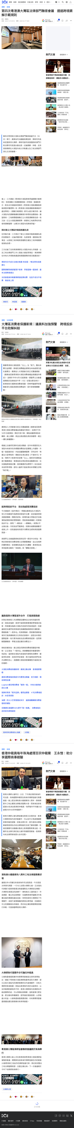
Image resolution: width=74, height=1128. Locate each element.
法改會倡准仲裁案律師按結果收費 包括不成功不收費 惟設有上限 (21, 278)
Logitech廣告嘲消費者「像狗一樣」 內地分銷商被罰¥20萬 (21, 686)
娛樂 (14, 2)
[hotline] (22, 292)
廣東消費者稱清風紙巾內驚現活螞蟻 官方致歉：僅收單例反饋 (21, 678)
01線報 (4, 1121)
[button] (62, 20)
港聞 (10, 2)
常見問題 (39, 1121)
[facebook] (56, 1115)
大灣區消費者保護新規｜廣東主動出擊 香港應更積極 (21, 670)
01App (32, 1121)
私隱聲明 (54, 1121)
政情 (8, 7)
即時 (36, 2)
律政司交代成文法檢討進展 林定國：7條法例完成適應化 (21, 263)
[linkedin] (67, 1115)
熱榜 (41, 2)
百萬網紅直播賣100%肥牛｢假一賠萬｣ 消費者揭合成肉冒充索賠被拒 (21, 709)
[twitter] (71, 1115)
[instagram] (60, 1115)
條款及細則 (63, 1121)
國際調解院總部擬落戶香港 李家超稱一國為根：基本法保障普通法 (21, 271)
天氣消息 (30, 2)
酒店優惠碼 (22, 2)
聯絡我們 (47, 1121)
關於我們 (10, 1121)
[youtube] (63, 1115)
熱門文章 (50, 54)
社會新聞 (10, 320)
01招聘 (18, 1121)
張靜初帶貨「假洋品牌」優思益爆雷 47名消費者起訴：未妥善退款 (22, 694)
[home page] (4, 2)
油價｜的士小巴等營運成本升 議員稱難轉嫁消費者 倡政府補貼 (22, 701)
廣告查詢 (25, 1121)
